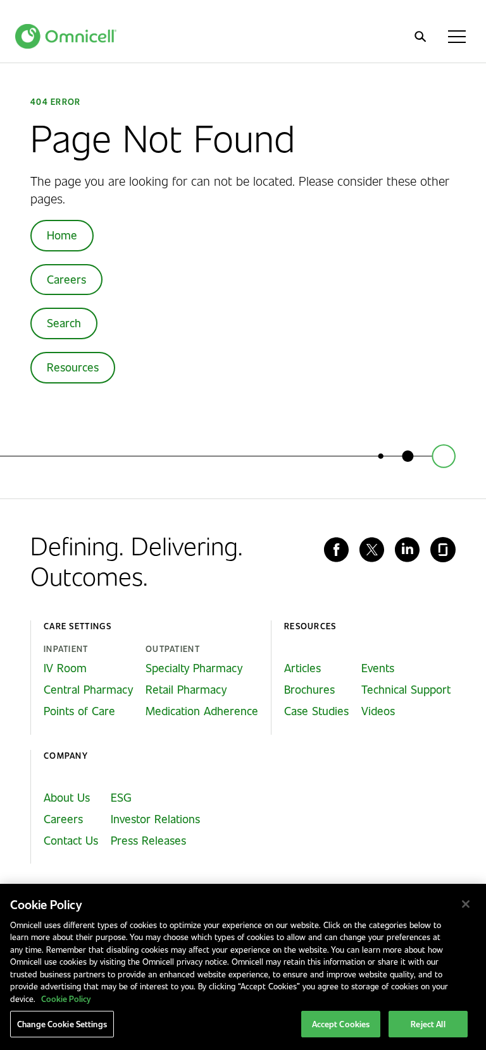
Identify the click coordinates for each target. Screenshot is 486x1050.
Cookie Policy (65, 998)
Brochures (309, 689)
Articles (302, 667)
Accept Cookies (341, 1023)
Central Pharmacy (88, 689)
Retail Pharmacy (186, 689)
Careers (66, 279)
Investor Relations (155, 818)
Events (377, 667)
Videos (378, 710)
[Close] (466, 904)
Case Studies (316, 710)
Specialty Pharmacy (194, 667)
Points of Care (79, 710)
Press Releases (148, 840)
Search (64, 322)
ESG (121, 797)
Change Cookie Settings (62, 1023)
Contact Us (71, 840)
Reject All (428, 1023)
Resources (73, 367)
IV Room (65, 667)
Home (62, 235)
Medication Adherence (202, 710)
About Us (67, 797)
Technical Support (406, 689)
